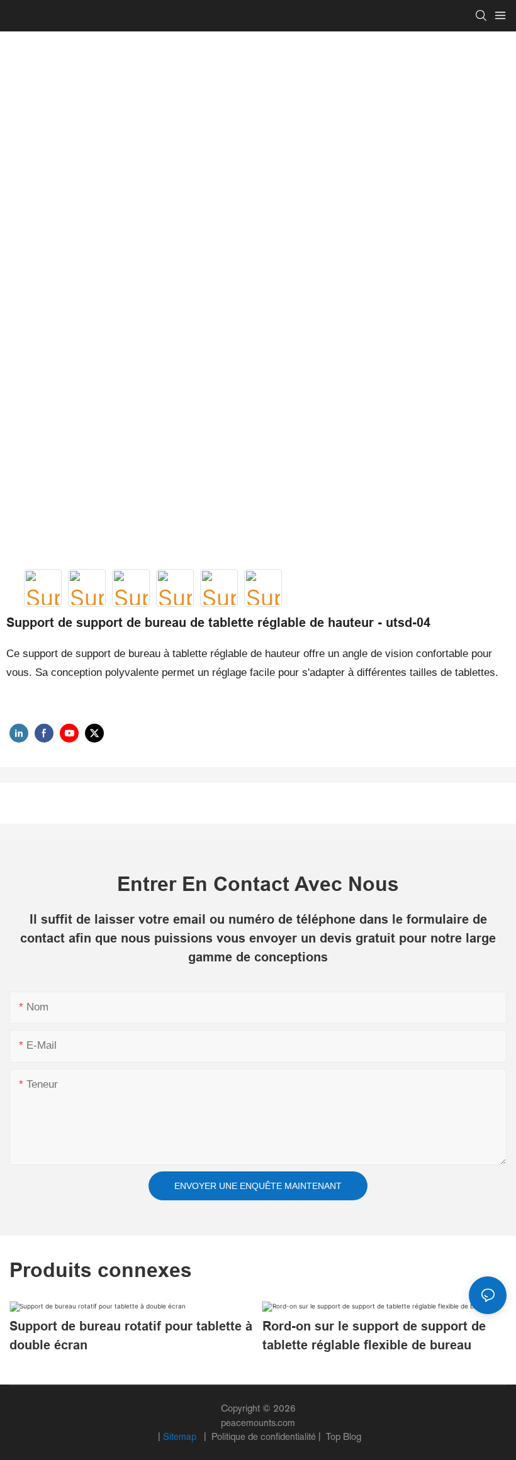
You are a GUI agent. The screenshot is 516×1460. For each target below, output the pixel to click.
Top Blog (342, 1436)
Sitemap (181, 1436)
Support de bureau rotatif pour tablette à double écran (130, 1335)
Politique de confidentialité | (266, 1436)
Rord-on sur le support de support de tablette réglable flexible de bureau (374, 1335)
